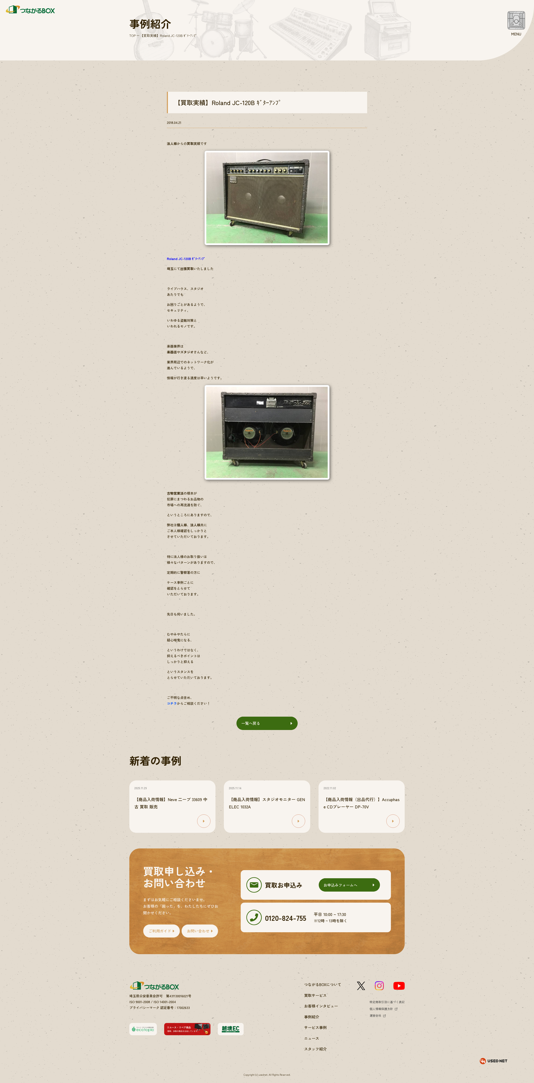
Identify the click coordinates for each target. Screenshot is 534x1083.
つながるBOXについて (322, 984)
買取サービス (315, 995)
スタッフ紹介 (315, 1049)
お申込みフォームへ (340, 885)
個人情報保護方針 (381, 1009)
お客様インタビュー (321, 1006)
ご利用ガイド (160, 930)
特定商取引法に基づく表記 (387, 1002)
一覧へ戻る (250, 723)
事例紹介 (311, 1016)
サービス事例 (315, 1027)
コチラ (172, 703)
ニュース (311, 1038)
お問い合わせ (198, 930)
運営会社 (375, 1015)
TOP (132, 35)
